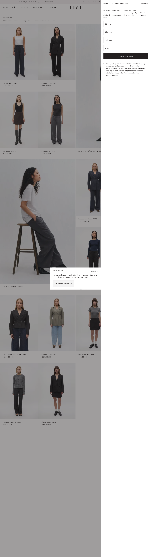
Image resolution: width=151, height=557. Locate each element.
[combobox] (63, 283)
